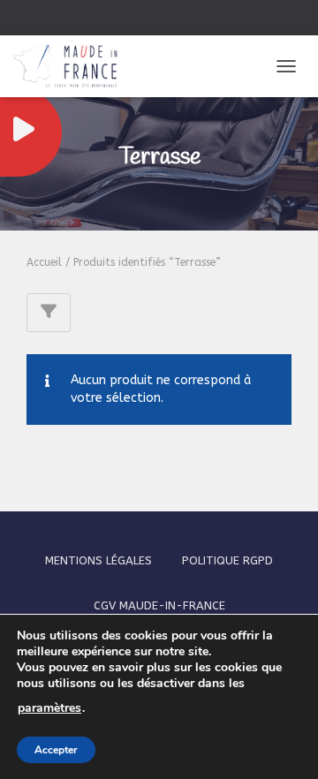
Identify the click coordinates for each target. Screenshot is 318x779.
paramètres (49, 708)
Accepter (56, 750)
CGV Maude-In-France (159, 605)
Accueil (44, 262)
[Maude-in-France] (72, 66)
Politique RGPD (227, 560)
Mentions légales (98, 560)
